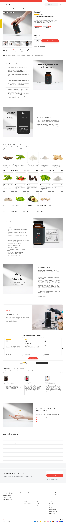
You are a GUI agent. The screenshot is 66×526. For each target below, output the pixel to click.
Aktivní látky (8, 55)
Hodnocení (23, 55)
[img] (8, 339)
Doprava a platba (27, 494)
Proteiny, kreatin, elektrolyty (54, 501)
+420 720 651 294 (7, 497)
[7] (15, 96)
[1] (13, 71)
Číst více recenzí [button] (33, 358)
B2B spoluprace (40, 505)
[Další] (62, 372)
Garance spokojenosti (28, 492)
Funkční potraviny (52, 513)
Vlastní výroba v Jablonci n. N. (8, 12)
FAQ (32, 55)
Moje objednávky (27, 503)
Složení (13, 55)
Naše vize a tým (40, 494)
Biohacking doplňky (53, 511)
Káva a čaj (51, 503)
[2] (26, 71)
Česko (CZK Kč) (7, 519)
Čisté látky (51, 505)
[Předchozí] (60, 372)
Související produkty (38, 55)
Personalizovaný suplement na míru (56, 492)
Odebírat (55, 475)
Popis (4, 55)
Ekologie (38, 501)
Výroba (18, 55)
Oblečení (51, 507)
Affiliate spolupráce (40, 503)
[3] (14, 74)
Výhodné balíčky (52, 494)
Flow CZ (7, 521)
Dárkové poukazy (52, 509)
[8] (18, 97)
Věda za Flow (39, 492)
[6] (11, 93)
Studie (4, 170)
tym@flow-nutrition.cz (8, 495)
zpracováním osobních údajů (52, 479)
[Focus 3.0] (5, 43)
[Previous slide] (3, 348)
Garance (28, 55)
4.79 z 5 (26, 362)
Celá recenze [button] (8, 354)
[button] (36, 14)
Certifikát (12, 170)
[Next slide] (62, 348)
